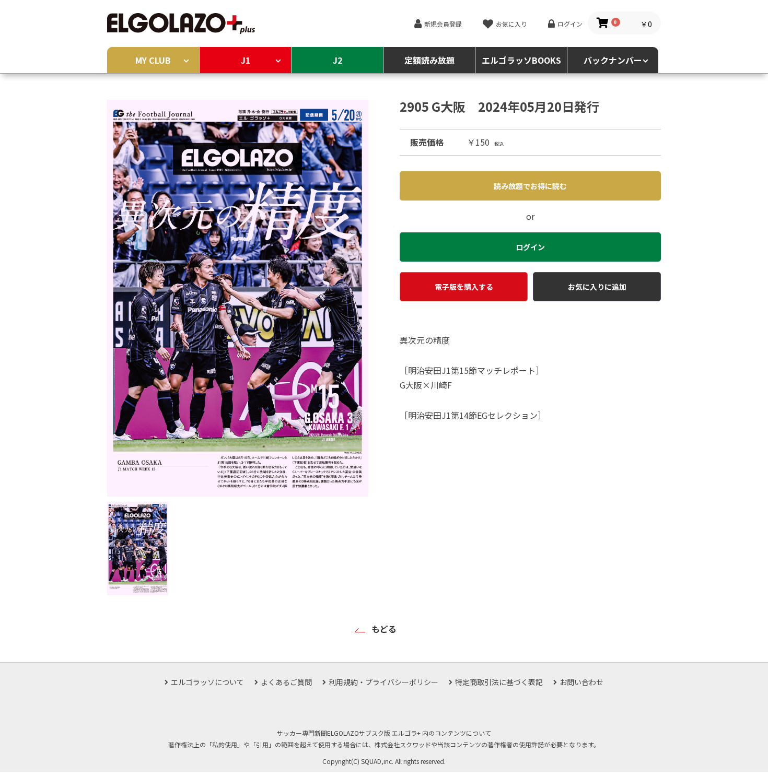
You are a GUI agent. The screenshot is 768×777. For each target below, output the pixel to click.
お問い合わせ (581, 682)
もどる (384, 628)
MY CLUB (153, 60)
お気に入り (511, 23)
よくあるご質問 (286, 682)
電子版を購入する (464, 286)
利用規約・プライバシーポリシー (383, 682)
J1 (245, 60)
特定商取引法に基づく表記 (499, 682)
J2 (337, 60)
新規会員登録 (443, 23)
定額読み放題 (429, 60)
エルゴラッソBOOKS (521, 60)
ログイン (570, 23)
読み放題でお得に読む (530, 186)
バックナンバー (613, 60)
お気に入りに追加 (597, 286)
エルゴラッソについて (207, 682)
